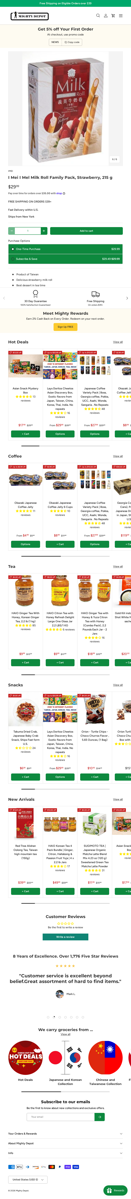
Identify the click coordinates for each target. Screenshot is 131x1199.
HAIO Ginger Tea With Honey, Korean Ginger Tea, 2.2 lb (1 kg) (25, 617)
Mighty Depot (22, 1190)
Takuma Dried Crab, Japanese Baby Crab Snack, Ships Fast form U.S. (25, 738)
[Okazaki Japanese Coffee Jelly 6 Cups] (60, 480)
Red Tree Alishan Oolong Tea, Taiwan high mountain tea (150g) (25, 852)
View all (118, 342)
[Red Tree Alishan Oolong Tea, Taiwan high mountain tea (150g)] (25, 823)
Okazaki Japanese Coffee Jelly (25, 505)
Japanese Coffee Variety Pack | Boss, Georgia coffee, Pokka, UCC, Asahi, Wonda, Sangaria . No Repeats (95, 396)
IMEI (10, 171)
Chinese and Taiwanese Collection (105, 1082)
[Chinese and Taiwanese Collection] (105, 1058)
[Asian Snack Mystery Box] (25, 366)
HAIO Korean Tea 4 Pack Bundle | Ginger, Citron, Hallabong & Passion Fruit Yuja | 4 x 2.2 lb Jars (60, 854)
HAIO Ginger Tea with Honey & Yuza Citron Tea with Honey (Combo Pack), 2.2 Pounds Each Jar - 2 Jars (94, 623)
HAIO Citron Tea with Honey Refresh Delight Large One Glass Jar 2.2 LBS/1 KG (60, 619)
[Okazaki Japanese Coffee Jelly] (25, 480)
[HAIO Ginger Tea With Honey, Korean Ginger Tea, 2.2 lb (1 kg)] (25, 590)
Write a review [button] (65, 937)
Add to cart (86, 230)
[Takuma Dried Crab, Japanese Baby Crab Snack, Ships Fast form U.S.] (25, 709)
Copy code (73, 42)
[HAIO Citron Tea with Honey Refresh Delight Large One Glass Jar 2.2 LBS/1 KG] (60, 590)
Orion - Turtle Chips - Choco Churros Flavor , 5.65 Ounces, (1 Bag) (95, 735)
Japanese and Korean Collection (65, 1082)
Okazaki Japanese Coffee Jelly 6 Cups (60, 505)
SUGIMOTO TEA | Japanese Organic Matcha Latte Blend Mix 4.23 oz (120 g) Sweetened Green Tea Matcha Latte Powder (94, 856)
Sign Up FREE (65, 326)
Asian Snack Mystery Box (25, 390)
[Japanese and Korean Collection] (65, 1058)
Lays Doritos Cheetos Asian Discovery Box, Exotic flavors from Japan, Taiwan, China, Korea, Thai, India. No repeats (60, 399)
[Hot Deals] (25, 1058)
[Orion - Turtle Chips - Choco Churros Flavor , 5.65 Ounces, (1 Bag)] (94, 709)
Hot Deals (25, 1080)
